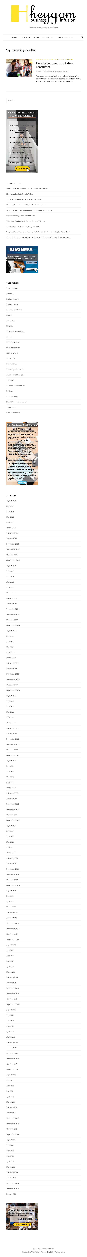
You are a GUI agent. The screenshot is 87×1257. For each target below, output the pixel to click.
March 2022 (11, 788)
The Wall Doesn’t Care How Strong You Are (23, 199)
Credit (9, 315)
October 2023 (12, 685)
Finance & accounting (15, 331)
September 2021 (12, 820)
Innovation (60, 60)
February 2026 (12, 533)
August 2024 (11, 631)
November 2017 (12, 1059)
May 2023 (10, 712)
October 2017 (11, 1064)
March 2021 (10, 853)
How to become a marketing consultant (54, 65)
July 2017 (9, 1080)
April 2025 (10, 587)
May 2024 (10, 647)
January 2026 (11, 538)
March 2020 (11, 907)
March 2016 (10, 1167)
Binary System (12, 288)
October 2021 (11, 815)
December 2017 (12, 1053)
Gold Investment (13, 348)
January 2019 (11, 983)
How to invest (12, 353)
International (11, 364)
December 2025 (12, 544)
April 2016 (10, 1161)
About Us (25, 37)
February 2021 (12, 858)
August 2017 (11, 1075)
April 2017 (10, 1096)
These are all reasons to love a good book (23, 226)
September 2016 (12, 1134)
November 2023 (12, 679)
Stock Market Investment (16, 402)
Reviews (69, 60)
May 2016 (10, 1156)
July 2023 (10, 701)
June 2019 (10, 956)
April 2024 (10, 652)
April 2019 (10, 966)
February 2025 (12, 598)
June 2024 (10, 641)
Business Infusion (47, 1248)
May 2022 (10, 777)
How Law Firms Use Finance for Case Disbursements (27, 188)
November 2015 (12, 1188)
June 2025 (10, 576)
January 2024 (11, 668)
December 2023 (12, 674)
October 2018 (11, 999)
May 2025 (10, 582)
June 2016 (10, 1151)
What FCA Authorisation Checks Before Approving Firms (29, 210)
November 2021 (12, 809)
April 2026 (10, 522)
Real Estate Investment (15, 386)
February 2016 (12, 1172)
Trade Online (11, 407)
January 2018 (11, 1048)
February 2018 (12, 1042)
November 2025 (12, 549)
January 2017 (11, 1113)
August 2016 (11, 1140)
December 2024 (12, 609)
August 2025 (11, 566)
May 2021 (10, 842)
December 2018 (12, 988)
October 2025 (12, 555)
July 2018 (9, 1015)
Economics (10, 321)
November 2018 (12, 993)
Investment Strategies (15, 375)
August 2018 (11, 1010)
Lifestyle (9, 380)
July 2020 (10, 896)
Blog (36, 37)
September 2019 (12, 939)
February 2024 (12, 663)
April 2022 (10, 782)
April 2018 (10, 1031)
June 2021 (10, 836)
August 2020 (11, 891)
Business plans (12, 304)
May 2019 (10, 961)
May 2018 (10, 1026)
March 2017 (10, 1102)
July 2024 (10, 636)
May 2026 (10, 517)
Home (14, 37)
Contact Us (48, 37)
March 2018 (10, 1037)
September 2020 (13, 885)
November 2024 (12, 614)
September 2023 (13, 690)
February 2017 (12, 1107)
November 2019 (12, 929)
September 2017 (12, 1069)
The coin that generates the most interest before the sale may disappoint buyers (38, 237)
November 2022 (12, 744)
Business (9, 293)
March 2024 (11, 658)
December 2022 (12, 739)
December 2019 (12, 923)
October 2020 (12, 880)
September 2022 (13, 755)
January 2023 (11, 733)
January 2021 (11, 863)
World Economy (12, 413)
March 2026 (11, 528)
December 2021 (12, 804)
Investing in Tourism (14, 369)
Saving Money (12, 396)
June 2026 (10, 511)
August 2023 (11, 696)
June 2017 (10, 1086)
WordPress (35, 1252)
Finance (9, 326)
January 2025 (11, 604)
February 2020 (12, 912)
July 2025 (9, 571)
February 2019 (12, 977)
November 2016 (12, 1123)
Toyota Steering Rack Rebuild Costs (20, 216)
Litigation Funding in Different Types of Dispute (25, 221)
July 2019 (9, 950)
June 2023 (10, 706)
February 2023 (12, 728)
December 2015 (12, 1183)
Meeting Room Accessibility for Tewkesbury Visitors (27, 205)
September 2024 (13, 625)
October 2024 (12, 620)
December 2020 (12, 869)
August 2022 (11, 761)
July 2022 (10, 766)
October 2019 (11, 934)
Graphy (49, 1252)
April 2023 (10, 717)
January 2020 (11, 918)
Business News (12, 299)
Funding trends (12, 342)
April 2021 (10, 847)
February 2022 (12, 793)
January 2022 (11, 799)
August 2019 (11, 945)
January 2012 (11, 1194)
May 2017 (9, 1091)
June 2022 (10, 771)
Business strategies (44, 60)
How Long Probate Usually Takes (19, 194)
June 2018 (10, 1021)
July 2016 (9, 1145)
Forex (8, 337)
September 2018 (12, 1004)
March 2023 (11, 723)
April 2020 (10, 901)
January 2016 (11, 1178)
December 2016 (12, 1118)
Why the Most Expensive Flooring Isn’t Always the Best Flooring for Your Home (38, 232)
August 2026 (11, 501)
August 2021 (11, 826)
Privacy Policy (65, 37)
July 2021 (9, 831)
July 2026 (10, 506)
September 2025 (13, 560)
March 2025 (11, 593)
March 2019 (11, 972)
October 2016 (11, 1129)
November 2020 (12, 874)
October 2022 (12, 750)
